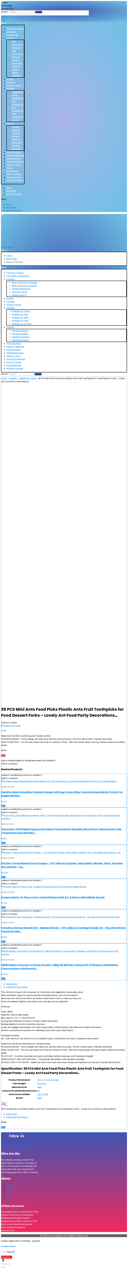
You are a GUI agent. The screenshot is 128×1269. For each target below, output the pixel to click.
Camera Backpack (21, 288)
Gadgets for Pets (20, 320)
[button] (13, 23)
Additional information (17, 987)
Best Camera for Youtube (17, 54)
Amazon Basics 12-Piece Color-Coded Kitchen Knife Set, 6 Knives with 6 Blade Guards (53, 897)
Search (4, 11)
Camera (10, 38)
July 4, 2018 (42, 1094)
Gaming (10, 123)
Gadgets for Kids (20, 314)
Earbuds (10, 82)
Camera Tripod (19, 291)
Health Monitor (13, 158)
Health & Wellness (15, 155)
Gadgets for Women (22, 323)
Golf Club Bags (13, 152)
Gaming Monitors (20, 340)
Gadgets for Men (20, 317)
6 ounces (41, 1083)
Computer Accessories (17, 276)
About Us (10, 1187)
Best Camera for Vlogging (17, 44)
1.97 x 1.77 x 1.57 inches (48, 1080)
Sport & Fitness (13, 174)
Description (12, 984)
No (38, 1090)
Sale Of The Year (14, 194)
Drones (10, 79)
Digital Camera (19, 295)
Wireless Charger (14, 180)
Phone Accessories (15, 359)
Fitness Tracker (14, 85)
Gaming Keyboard (21, 337)
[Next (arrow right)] (5, 1267)
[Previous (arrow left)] (2, 1267)
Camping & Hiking (15, 28)
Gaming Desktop (20, 330)
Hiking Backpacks (15, 161)
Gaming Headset (20, 333)
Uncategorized (13, 177)
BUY (3, 755)
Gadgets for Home (21, 311)
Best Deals (11, 191)
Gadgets (10, 88)
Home (9, 187)
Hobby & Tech (13, 164)
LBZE (39, 1087)
